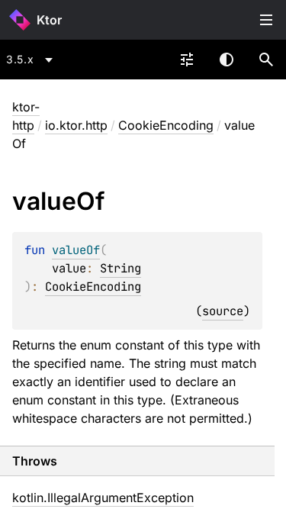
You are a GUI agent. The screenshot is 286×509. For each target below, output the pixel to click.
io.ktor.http (76, 125)
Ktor (49, 19)
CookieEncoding (166, 125)
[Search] (266, 59)
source (222, 311)
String (120, 268)
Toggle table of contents (266, 20)
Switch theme (226, 59)
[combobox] (32, 59)
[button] (266, 59)
